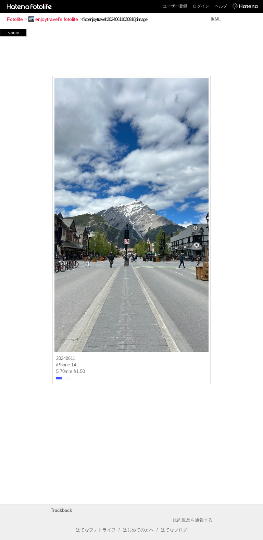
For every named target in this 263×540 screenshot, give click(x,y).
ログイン (201, 6)
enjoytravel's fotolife (56, 19)
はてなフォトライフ (96, 529)
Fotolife (15, 19)
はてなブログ (174, 529)
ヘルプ (221, 6)
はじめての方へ (138, 529)
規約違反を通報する (193, 520)
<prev (13, 32)
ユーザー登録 (175, 6)
